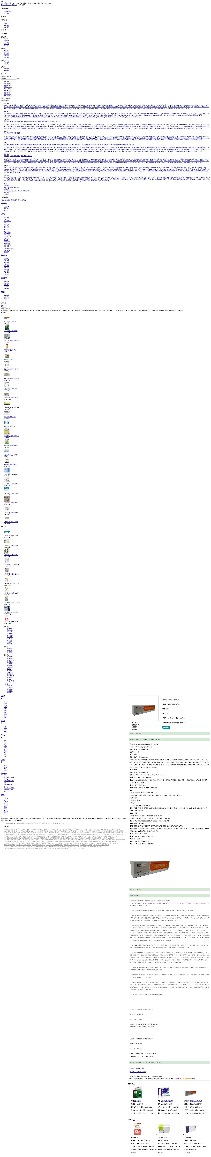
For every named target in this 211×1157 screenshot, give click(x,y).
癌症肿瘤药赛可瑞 (9, 829)
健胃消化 (24, 144)
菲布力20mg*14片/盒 (10, 167)
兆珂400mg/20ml (114, 117)
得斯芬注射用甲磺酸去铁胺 (101, 845)
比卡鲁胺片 (28, 841)
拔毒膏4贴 (118, 171)
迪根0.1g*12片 (159, 126)
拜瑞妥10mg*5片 (147, 113)
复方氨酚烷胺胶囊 (47, 839)
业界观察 (6, 70)
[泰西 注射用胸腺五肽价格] (7, 377)
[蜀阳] (137, 1134)
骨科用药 (17, 133)
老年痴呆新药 (49, 841)
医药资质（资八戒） (35, 839)
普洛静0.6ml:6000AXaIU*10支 (23, 125)
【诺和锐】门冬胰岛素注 (11, 522)
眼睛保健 (12, 156)
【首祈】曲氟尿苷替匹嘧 (11, 397)
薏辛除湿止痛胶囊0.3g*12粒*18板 (55, 171)
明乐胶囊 (166, 177)
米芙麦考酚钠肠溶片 (64, 834)
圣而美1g (27, 105)
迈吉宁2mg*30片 (86, 117)
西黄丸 (65, 839)
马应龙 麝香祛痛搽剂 (10, 350)
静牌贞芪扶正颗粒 (106, 831)
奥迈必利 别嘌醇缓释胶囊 (11, 340)
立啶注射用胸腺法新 (39, 834)
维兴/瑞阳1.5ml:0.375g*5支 (107, 125)
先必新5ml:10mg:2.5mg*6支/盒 (200, 113)
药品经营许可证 (46, 823)
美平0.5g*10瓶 (178, 105)
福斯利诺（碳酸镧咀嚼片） (92, 179)
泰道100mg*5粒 (112, 113)
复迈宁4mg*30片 (171, 108)
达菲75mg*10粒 (95, 125)
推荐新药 (4, 774)
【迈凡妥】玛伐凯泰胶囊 (11, 612)
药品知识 (6, 40)
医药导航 (6, 185)
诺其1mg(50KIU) (199, 105)
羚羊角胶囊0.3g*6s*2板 (71, 171)
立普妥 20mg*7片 (57, 125)
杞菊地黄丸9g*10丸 (199, 171)
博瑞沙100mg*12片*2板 (135, 113)
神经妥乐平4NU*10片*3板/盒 (65, 117)
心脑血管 (51, 121)
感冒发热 (6, 144)
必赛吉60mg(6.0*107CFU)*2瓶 (93, 115)
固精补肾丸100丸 (192, 169)
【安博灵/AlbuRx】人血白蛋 (12, 602)
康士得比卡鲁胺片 (20, 179)
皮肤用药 (12, 144)
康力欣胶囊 (88, 831)
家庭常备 (4, 255)
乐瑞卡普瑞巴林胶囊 (86, 845)
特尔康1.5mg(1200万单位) (55, 105)
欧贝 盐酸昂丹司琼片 (10, 417)
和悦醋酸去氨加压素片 (47, 843)
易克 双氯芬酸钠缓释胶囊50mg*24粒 (174, 126)
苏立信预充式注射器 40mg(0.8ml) (63, 107)
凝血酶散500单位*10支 (149, 108)
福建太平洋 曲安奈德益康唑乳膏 (138, 1072)
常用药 (3, 292)
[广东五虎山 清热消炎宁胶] (7, 434)
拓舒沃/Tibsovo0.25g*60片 (11, 115)
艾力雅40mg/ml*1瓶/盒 (36, 115)
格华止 (95, 839)
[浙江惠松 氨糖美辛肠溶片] (7, 367)
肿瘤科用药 (87, 144)
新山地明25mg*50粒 (70, 115)
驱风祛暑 (40, 121)
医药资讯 (6, 62)
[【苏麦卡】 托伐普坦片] (7, 472)
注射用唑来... (8, 90)
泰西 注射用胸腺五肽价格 (11, 378)
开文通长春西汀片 (73, 831)
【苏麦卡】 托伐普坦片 (10, 474)
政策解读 (6, 64)
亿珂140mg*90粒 (48, 115)
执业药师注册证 (9, 823)
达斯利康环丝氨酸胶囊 (82, 846)
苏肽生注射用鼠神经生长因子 (63, 848)
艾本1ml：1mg (80, 115)
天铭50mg (94, 117)
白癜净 (138, 1101)
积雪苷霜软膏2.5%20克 (184, 125)
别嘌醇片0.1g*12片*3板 (186, 171)
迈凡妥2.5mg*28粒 (9, 125)
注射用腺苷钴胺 (110, 839)
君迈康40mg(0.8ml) (78, 107)
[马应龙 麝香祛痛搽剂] (7, 348)
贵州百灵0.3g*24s (118, 126)
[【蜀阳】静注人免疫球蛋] (7, 620)
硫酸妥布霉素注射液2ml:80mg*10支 (66, 108)
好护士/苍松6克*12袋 (75, 126)
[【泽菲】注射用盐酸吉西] (7, 510)
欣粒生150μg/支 (188, 107)
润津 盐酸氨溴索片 (9, 426)
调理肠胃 (6, 156)
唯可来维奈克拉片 (108, 833)
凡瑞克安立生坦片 (49, 848)
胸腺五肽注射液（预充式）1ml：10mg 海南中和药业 (42, 177)
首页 (5, 184)
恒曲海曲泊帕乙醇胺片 (97, 846)
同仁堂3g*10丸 (108, 126)
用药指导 (6, 50)
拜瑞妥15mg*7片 (157, 113)
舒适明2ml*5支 (42, 108)
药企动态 (6, 68)
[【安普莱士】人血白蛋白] (7, 553)
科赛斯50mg (77, 117)
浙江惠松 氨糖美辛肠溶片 (11, 369)
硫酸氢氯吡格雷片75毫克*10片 (155, 125)
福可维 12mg (188, 177)
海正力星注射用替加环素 (69, 833)
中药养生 (6, 54)
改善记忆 (23, 156)
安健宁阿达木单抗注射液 (26, 836)
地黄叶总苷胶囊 (179, 177)
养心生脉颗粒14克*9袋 (27, 126)
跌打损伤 (6, 121)
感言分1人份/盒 (56, 128)
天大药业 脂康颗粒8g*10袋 (22, 171)
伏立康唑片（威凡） (52, 179)
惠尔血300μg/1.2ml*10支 (136, 108)
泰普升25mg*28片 (19, 105)
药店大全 (6, 44)
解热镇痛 (45, 121)
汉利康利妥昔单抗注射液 (41, 836)
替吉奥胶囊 (20, 841)
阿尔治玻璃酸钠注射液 (107, 834)
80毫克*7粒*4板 (196, 125)
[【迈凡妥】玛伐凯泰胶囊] (7, 610)
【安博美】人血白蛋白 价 (11, 574)
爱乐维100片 (119, 125)
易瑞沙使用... (8, 83)
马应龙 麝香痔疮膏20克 (140, 169)
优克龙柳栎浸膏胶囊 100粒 (197, 179)
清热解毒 (29, 121)
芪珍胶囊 (172, 177)
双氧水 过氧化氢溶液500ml (68, 128)
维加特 (14, 841)
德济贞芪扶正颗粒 (118, 831)
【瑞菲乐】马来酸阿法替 (11, 536)
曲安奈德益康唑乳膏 (10, 321)
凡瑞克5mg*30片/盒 (167, 107)
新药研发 (6, 52)
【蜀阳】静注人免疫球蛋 (11, 621)
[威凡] (190, 1134)
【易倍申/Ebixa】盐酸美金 (11, 407)
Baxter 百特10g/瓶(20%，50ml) (51, 113)
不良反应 (6, 57)
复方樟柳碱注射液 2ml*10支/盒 (29, 108)
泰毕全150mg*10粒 (203, 126)
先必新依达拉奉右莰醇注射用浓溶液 (14, 843)
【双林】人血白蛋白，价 (11, 593)
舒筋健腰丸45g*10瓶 (160, 171)
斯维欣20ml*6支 (86, 125)
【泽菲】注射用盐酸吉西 (11, 512)
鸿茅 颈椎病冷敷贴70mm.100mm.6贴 (38, 169)
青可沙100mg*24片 (122, 113)
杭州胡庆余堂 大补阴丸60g (150, 167)
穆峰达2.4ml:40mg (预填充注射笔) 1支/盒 (120, 105)
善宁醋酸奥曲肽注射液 (11, 838)
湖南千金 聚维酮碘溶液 (10, 445)
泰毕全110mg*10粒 (27, 128)
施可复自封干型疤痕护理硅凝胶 (166, 179)
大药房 (3, 200)
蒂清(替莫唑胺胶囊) (78, 179)
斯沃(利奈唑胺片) (63, 177)
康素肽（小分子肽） (15, 177)
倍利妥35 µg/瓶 (29, 117)
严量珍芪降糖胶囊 (54, 846)
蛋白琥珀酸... (8, 92)
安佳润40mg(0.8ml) (89, 107)
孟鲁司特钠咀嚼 (120, 839)
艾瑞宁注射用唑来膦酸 (131, 179)
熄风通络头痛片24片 (127, 171)
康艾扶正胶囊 (96, 831)
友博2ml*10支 (67, 105)
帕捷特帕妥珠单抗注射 (38, 845)
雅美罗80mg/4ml (90, 113)
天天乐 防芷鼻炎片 (9, 359)
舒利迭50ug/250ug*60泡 (171, 125)
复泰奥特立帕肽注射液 (41, 846)
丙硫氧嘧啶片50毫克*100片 (35, 167)
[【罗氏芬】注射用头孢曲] (7, 386)
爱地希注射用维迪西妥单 (67, 846)
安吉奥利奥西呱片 (120, 833)
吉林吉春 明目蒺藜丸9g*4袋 (106, 128)
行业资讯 (6, 42)
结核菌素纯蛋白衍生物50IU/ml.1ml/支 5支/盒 (89, 108)
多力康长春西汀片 (97, 838)
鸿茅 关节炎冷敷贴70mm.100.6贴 (107, 169)
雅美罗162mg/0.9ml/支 (101, 113)
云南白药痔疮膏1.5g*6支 (135, 167)
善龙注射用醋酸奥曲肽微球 (109, 836)
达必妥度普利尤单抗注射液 (24, 834)
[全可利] (164, 1134)
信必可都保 (101, 839)
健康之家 (3, 5)
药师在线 (3, 307)
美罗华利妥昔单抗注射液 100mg (147, 179)
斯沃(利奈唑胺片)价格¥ (10, 464)
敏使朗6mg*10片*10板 (191, 126)
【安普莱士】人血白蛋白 (11, 555)
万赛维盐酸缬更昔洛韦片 (71, 843)
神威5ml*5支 (77, 125)
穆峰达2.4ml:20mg (103, 105)
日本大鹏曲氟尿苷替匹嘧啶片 (54, 845)
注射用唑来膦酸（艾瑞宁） (149, 177)
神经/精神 (64, 144)
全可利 (165, 1137)
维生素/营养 (70, 144)
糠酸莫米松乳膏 (168, 1101)
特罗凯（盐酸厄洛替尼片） (37, 181)
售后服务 (6, 27)
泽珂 (43, 841)
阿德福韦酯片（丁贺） (80, 829)
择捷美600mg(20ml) (24, 115)
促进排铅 (17, 156)
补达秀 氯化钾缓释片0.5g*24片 (167, 167)
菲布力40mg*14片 (21, 167)
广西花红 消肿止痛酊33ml (61, 126)
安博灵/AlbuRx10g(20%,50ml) (77, 113)
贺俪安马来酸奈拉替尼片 (95, 841)
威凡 (191, 1137)
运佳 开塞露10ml (47, 167)
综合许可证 (36, 823)
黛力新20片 (126, 125)
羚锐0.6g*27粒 (8, 128)
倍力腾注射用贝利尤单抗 (92, 836)
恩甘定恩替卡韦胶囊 (119, 179)
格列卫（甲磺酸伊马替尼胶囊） (20, 181)
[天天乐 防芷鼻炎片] (7, 358)
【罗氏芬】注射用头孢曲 (11, 388)
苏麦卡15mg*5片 (17, 128)
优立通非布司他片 (104, 181)
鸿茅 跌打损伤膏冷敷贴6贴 (125, 169)
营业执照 (29, 823)
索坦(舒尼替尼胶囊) (42, 831)
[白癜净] (137, 1098)
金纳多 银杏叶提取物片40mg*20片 (42, 125)
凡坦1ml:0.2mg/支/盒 (122, 108)
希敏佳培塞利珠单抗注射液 (12, 833)
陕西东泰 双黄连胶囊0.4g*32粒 (42, 128)
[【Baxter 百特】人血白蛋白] (7, 582)
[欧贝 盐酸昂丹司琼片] (7, 415)
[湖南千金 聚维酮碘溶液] (7, 444)
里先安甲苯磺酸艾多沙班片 (12, 839)
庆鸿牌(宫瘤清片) (63, 179)
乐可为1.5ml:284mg (134, 117)
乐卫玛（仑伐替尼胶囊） (23, 829)
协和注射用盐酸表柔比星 (57, 838)
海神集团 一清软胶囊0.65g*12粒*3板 (87, 128)
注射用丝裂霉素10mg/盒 (109, 108)
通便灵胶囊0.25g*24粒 (85, 171)
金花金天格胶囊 (113, 843)
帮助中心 (6, 23)
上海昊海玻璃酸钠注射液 (41, 838)
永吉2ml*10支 (136, 105)
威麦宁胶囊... (8, 88)
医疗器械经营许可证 (58, 823)
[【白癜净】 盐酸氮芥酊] (7, 329)
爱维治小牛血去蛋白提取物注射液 (64, 841)
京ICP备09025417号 (114, 818)
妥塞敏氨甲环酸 (75, 834)
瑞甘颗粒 (24, 177)
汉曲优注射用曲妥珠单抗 (23, 845)
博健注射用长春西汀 (85, 838)
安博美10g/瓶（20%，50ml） (34, 113)
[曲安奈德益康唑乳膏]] (7, 320)
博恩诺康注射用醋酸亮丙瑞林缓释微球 (15, 848)
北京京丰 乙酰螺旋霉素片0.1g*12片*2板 (95, 167)
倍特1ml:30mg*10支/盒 (168, 169)
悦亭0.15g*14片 (79, 167)
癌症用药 (131, 144)
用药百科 (6, 55)
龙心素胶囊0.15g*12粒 (173, 171)
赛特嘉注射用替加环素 (37, 833)
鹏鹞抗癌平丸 (25, 833)
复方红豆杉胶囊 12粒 (134, 177)
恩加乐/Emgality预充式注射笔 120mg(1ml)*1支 (84, 105)
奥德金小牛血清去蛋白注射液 (58, 831)
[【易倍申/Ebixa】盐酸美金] (7, 405)
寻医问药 (6, 45)
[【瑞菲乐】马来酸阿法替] (7, 534)
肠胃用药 (12, 133)
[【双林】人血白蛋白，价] (7, 591)
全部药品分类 (5, 100)
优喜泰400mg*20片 (129, 115)
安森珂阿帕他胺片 (9, 845)
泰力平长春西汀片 (108, 838)
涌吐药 (46, 144)
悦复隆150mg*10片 (68, 125)
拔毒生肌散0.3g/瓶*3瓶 (182, 108)
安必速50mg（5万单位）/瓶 (12, 108)
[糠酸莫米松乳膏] (164, 1098)
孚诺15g (32, 105)
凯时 (34, 841)
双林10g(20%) (64, 113)
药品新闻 (6, 38)
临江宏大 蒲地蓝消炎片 (10, 455)
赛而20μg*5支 (155, 105)
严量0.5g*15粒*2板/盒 (181, 169)
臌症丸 (70, 179)
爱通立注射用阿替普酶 (11, 836)
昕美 (90, 839)
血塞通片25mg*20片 (139, 171)
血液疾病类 (101, 144)
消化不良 (34, 121)
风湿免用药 (94, 144)
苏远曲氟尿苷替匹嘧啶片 (71, 845)
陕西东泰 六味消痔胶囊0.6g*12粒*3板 (64, 167)
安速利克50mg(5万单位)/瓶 (201, 107)
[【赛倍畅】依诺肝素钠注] (7, 501)
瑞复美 (38, 841)
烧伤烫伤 (12, 121)
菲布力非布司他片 (79, 848)
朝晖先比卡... (8, 87)
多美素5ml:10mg (187, 113)
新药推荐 (4, 278)
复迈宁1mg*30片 (161, 108)
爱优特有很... (8, 95)
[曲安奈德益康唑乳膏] (190, 1098)
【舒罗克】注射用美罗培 (11, 493)
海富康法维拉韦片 (51, 834)
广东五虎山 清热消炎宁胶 (11, 436)
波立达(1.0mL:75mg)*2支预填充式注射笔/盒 (185, 115)
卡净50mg (138, 115)
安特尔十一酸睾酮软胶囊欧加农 (90, 834)
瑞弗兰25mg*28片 (177, 113)
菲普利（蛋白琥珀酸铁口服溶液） (35, 179)
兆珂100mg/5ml (124, 117)
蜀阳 (137, 1137)
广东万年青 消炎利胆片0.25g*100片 (117, 167)
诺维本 (86, 839)
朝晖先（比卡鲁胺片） (121, 177)
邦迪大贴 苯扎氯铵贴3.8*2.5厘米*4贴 (144, 126)
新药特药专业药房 (6, 3)
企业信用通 (24, 839)
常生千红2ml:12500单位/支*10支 (134, 107)
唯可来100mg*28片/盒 (103, 117)
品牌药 (13, 200)
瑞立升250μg (144, 115)
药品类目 (7, 200)
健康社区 (9, 5)
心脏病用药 (125, 144)
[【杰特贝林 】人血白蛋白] (7, 563)
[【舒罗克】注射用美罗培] (7, 491)
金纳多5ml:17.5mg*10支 (155, 115)
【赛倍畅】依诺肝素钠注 (11, 503)
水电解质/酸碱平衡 (116, 144)
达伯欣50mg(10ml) (168, 115)
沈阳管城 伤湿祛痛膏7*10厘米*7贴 (146, 128)
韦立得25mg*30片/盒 (40, 117)
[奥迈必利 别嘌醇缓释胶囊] (7, 339)
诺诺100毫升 (85, 126)
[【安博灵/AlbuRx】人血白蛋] (7, 601)
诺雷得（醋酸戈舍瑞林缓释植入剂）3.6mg (85, 177)
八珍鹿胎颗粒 (59, 843)
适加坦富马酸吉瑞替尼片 (26, 838)
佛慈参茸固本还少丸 (110, 841)
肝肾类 (82, 144)
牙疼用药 (23, 121)
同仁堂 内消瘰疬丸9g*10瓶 (19, 169)
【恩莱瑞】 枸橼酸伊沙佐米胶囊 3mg (70, 181)
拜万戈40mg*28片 (58, 115)
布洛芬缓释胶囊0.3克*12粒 (138, 125)
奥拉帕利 (6, 177)
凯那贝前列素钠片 (120, 834)
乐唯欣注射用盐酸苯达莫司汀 (75, 836)
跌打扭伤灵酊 (58, 839)
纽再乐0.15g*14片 (52, 117)
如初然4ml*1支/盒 (119, 107)
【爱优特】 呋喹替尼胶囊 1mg (90, 181)
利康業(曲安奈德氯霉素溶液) (137, 1068)
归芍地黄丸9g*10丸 (97, 171)
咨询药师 (166, 727)
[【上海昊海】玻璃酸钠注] (7, 482)
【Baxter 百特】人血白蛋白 (12, 583)
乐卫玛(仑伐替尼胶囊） (199, 177)
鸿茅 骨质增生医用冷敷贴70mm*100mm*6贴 (85, 169)
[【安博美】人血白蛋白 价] (7, 572)
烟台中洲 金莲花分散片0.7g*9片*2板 (125, 128)
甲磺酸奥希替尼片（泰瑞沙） (40, 829)
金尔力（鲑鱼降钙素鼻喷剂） (106, 177)
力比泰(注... (7, 94)
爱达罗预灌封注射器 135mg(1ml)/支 (19, 107)
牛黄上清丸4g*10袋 (109, 171)
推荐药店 (14, 5)
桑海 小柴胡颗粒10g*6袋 (195, 128)
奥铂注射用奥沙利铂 (81, 841)
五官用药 (30, 144)
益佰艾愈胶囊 (84, 843)
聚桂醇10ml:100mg (178, 107)
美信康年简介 (8, 12)
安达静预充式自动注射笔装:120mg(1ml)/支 (42, 107)
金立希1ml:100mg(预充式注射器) (104, 107)
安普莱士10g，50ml (9, 113)
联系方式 (6, 13)
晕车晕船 (17, 121)
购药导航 (6, 25)
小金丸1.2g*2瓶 (149, 171)
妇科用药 (36, 144)
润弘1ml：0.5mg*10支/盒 (154, 169)
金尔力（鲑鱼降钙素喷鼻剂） (112, 829)
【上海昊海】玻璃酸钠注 (11, 483)
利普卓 (70, 177)
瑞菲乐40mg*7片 (9, 105)
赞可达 (81, 831)
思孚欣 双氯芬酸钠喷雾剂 (75, 839)
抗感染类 (107, 144)
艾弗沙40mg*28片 (118, 115)
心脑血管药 (57, 144)
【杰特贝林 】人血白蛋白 (11, 564)
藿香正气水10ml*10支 (163, 128)
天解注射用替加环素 (96, 833)
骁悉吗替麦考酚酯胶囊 (182, 179)
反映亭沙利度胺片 (9, 834)
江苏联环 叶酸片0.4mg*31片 (185, 167)
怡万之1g (162, 105)
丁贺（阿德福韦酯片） (52, 181)
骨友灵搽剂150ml (128, 126)
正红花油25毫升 (15, 126)
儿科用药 (41, 144)
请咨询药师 (186, 1079)
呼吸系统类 (18, 144)
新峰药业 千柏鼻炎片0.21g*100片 (43, 126)
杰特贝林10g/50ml (20, 113)
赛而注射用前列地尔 (72, 838)
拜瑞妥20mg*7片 (167, 113)
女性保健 (29, 156)
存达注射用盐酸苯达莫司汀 (58, 836)
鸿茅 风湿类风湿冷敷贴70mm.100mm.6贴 (60, 169)
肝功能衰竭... (8, 85)
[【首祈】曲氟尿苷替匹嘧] (7, 396)
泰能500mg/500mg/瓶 (188, 105)
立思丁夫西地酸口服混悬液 (53, 833)
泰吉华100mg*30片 (107, 115)
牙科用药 (6, 133)
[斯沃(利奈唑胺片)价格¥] (7, 463)
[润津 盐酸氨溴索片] (7, 425)
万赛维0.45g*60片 (145, 105)
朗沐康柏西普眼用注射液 (35, 848)
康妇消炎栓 (7, 841)
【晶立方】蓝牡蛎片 (106, 179)
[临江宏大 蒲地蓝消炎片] (7, 453)
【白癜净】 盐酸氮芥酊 (10, 331)
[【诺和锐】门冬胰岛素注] (7, 520)
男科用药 (51, 144)
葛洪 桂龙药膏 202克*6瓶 (96, 126)
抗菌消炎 (57, 121)
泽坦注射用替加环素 (83, 833)
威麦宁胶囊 (160, 177)
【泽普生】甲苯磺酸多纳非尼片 (98, 843)
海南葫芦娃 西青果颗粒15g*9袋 (178, 128)
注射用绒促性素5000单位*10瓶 (153, 107)
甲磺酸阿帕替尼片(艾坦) (96, 829)
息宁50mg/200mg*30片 (41, 105)
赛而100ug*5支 (169, 105)
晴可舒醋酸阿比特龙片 (33, 843)
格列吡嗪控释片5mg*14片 (37, 171)
